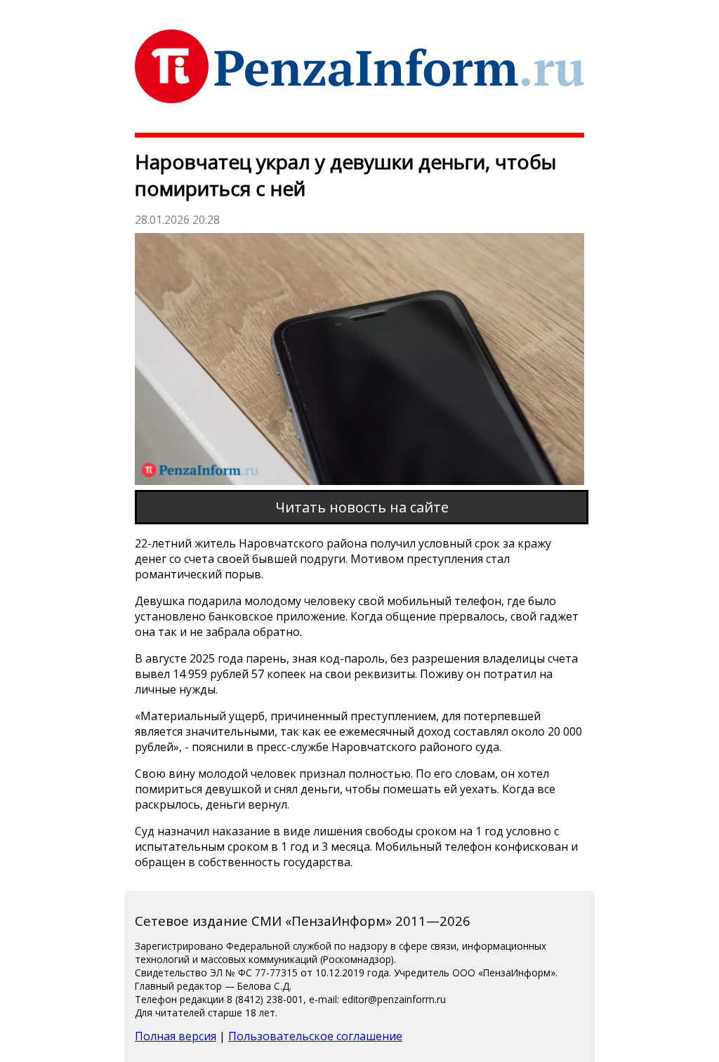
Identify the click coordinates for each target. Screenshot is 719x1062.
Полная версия (175, 1036)
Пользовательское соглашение (315, 1036)
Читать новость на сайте (362, 507)
